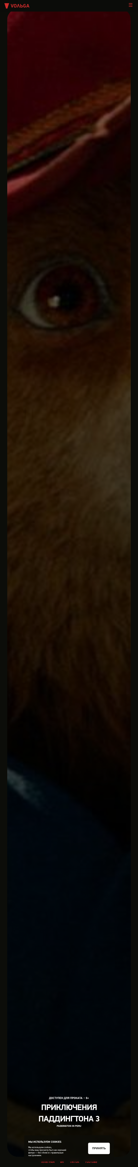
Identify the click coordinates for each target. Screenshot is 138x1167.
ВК (62, 1161)
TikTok (74, 1161)
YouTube (91, 1161)
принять (99, 1148)
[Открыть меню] (131, 5)
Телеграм (48, 1161)
